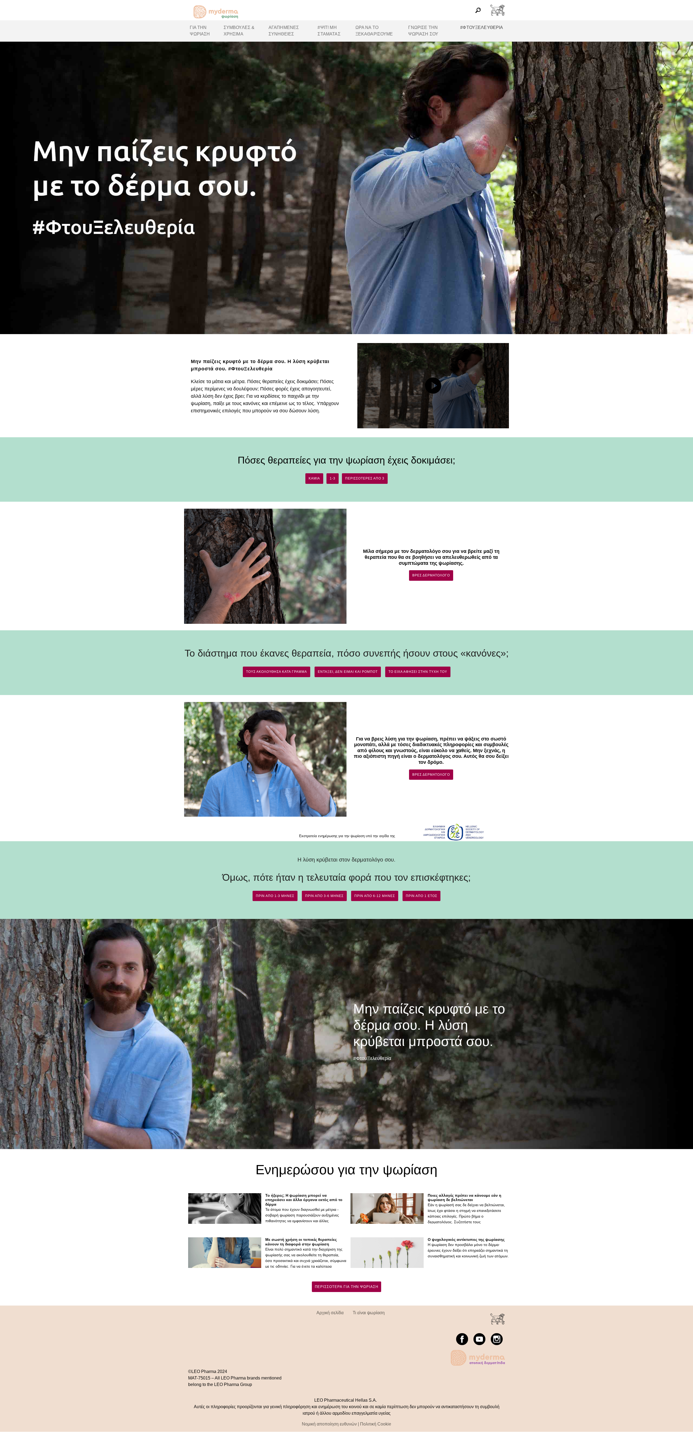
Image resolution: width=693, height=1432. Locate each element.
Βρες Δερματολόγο (431, 575)
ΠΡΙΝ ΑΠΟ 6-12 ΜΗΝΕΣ (374, 896)
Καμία (314, 478)
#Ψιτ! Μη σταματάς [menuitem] (329, 30)
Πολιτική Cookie (375, 1424)
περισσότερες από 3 (364, 478)
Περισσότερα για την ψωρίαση (346, 1287)
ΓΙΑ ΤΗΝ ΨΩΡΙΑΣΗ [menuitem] (200, 30)
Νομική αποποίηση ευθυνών (329, 1424)
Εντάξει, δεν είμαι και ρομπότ (348, 672)
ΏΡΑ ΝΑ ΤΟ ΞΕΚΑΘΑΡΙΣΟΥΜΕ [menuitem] (374, 30)
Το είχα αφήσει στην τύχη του (417, 672)
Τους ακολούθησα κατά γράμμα (276, 672)
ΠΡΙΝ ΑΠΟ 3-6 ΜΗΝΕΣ (324, 896)
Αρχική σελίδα (330, 1312)
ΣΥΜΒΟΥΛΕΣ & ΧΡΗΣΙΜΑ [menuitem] (239, 30)
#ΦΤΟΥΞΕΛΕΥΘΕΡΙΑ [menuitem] (481, 27)
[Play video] (433, 385)
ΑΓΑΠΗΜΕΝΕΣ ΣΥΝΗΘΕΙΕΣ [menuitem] (284, 30)
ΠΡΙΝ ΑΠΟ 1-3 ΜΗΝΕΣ (275, 896)
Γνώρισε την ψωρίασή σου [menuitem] (423, 30)
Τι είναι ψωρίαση (369, 1312)
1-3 (332, 478)
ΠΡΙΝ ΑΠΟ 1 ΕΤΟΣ (421, 896)
